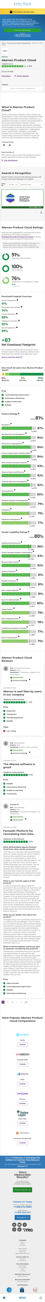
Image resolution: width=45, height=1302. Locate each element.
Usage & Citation (22, 1248)
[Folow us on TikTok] (19, 1229)
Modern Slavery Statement (22, 1253)
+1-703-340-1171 (22, 1212)
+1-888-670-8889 (22, 1207)
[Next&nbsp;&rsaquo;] (21, 1002)
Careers (22, 1243)
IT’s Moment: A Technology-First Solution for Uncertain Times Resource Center (23, 1160)
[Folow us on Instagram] (14, 1229)
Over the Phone (22, 1267)
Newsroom (22, 1245)
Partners (22, 1259)
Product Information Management (19, 43)
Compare (22, 1044)
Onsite (22, 1269)
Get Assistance (11, 160)
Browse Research (22, 1276)
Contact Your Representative (22, 30)
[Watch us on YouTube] (19, 1225)
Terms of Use (22, 1250)
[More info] (17, 300)
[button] (22, 1298)
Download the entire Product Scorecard (17, 237)
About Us (22, 1242)
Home (4, 43)
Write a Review (22, 76)
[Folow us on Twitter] (24, 1225)
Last (26, 1002)
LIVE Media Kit (22, 1260)
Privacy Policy (22, 1252)
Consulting (23, 1271)
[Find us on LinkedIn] (14, 1225)
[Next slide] (41, 212)
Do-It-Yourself (22, 1266)
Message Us (21, 1217)
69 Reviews (6, 76)
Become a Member (21, 1190)
